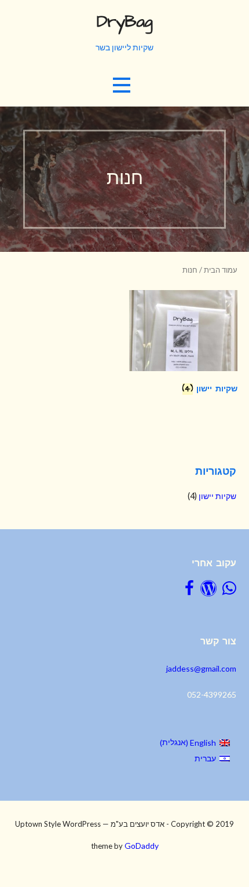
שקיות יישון (217, 496)
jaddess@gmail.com (201, 668)
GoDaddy (141, 846)
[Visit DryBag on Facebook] (189, 591)
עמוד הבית (220, 269)
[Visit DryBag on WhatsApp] (229, 591)
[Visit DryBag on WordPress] (208, 591)
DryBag (125, 22)
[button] (122, 85)
